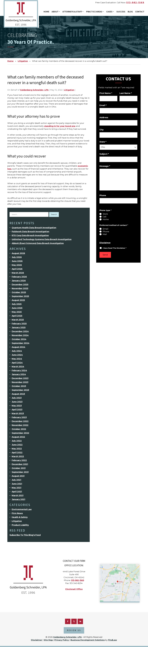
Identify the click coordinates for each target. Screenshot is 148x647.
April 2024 (17, 362)
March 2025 (18, 320)
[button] (145, 633)
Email (103, 105)
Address (103, 117)
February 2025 (19, 323)
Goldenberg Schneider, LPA (34, 90)
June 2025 (17, 308)
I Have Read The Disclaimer (114, 248)
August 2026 (18, 253)
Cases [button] (109, 12)
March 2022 (18, 456)
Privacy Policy (61, 640)
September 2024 (20, 343)
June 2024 (17, 355)
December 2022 (20, 421)
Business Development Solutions (88, 640)
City (101, 129)
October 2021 (19, 468)
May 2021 (16, 487)
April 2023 (17, 409)
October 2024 (19, 339)
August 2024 (18, 347)
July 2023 (17, 398)
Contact (139, 12)
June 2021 (17, 484)
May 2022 (17, 448)
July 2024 (17, 351)
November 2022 (20, 425)
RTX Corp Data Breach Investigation (30, 235)
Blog (130, 12)
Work (105, 214)
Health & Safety (20, 517)
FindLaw (112, 640)
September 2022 (20, 433)
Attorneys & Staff (72, 12)
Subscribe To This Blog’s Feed (25, 535)
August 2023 (18, 394)
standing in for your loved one (59, 126)
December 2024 (20, 331)
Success (120, 12)
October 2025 (19, 292)
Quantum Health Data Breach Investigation (34, 227)
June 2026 (17, 261)
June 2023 (17, 402)
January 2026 (19, 280)
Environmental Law (22, 509)
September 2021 (20, 472)
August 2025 (18, 300)
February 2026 (19, 277)
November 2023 (20, 382)
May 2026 (17, 265)
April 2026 (17, 269)
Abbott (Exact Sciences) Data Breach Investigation (38, 243)
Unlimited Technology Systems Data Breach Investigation (42, 239)
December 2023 (20, 378)
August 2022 (18, 437)
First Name (105, 93)
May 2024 (17, 359)
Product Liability (20, 525)
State (102, 142)
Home (46, 12)
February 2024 (19, 370)
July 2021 (16, 480)
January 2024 (19, 374)
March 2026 (18, 273)
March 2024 (18, 366)
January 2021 (18, 499)
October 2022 (19, 429)
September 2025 (20, 296)
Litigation (69, 90)
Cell (104, 217)
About (55, 12)
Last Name (126, 93)
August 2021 (18, 476)
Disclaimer (105, 243)
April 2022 (17, 452)
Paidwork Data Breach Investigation (30, 231)
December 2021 (20, 464)
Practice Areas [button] (94, 12)
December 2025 (20, 284)
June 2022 (17, 445)
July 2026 (17, 257)
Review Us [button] (74, 630)
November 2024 (20, 335)
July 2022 (17, 441)
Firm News (17, 513)
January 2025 (18, 327)
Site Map (48, 640)
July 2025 (16, 304)
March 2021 (17, 495)
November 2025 (20, 288)
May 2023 (17, 405)
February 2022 (19, 460)
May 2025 (17, 312)
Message (104, 166)
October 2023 (19, 386)
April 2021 (17, 491)
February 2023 (19, 417)
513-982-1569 (135, 2)
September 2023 (20, 390)
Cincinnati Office (74, 589)
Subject (104, 154)
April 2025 (17, 316)
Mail (105, 234)
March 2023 (18, 413)
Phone (102, 195)
